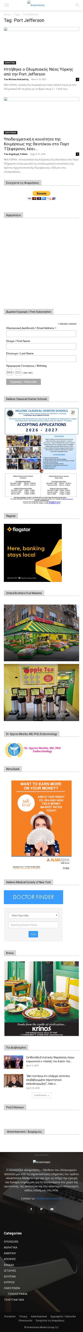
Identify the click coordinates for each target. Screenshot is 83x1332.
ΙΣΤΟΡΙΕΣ (10, 1270)
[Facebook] (31, 1209)
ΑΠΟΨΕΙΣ (10, 1259)
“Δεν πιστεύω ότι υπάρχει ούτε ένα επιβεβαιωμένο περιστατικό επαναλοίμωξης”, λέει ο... (48, 1079)
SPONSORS (11, 1241)
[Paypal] (41, 1209)
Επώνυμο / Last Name (20, 353)
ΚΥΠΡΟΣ (9, 1282)
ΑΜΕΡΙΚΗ (10, 1253)
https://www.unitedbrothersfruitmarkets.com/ (41, 658)
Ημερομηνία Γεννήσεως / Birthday (26, 365)
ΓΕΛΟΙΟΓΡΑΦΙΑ (17, 1294)
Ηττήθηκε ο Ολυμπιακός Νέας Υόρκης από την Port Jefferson (38, 71)
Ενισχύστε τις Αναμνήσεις (50, 1320)
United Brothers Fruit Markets (24, 593)
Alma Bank (12, 769)
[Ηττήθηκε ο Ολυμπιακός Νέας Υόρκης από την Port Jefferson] (41, 45)
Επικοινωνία (25, 1320)
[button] (6, 5)
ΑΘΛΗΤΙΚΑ (10, 62)
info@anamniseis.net (49, 1198)
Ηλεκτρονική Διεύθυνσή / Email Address (31, 328)
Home (7, 14)
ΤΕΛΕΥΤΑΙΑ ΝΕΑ (14, 1299)
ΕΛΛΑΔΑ (9, 1265)
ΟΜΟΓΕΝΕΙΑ (10, 132)
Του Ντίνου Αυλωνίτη (16, 79)
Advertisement (39, 1316)
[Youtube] (52, 1209)
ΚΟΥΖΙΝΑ (10, 1276)
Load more (40, 1095)
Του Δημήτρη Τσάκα (15, 153)
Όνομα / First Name (18, 341)
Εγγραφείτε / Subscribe (63, 1316)
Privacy (23, 1316)
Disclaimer (10, 1316)
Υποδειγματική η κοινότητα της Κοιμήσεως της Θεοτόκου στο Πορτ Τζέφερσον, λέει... (36, 144)
